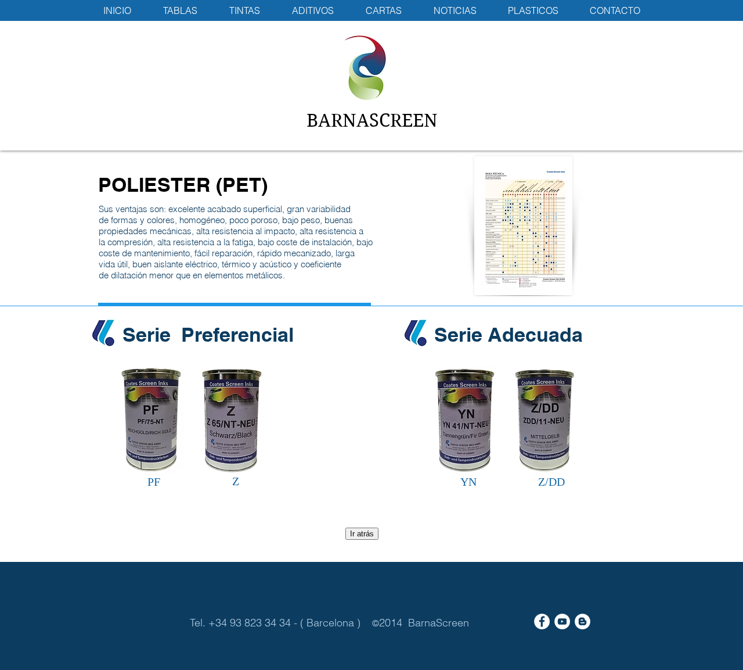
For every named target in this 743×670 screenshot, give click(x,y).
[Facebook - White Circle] (542, 621)
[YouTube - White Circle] (562, 621)
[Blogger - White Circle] (582, 621)
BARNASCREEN (372, 120)
